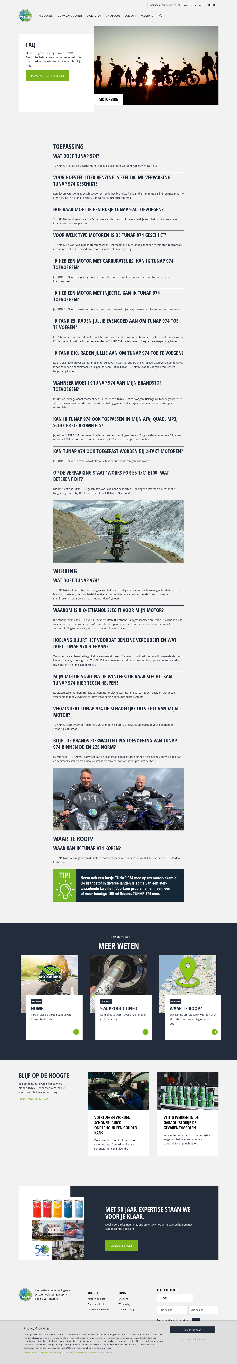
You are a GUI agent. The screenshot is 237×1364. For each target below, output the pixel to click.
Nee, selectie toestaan (193, 1339)
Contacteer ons (121, 1245)
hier (151, 858)
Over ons (123, 1298)
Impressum (80, 1352)
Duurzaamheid (96, 1304)
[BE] (212, 5)
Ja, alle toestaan (192, 1329)
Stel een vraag (126, 1309)
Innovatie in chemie (98, 1309)
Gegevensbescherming (50, 1352)
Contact (130, 15)
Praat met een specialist (47, 76)
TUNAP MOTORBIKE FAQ (33, 1099)
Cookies (68, 1352)
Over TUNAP (93, 15)
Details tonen (30, 1352)
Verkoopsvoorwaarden (101, 1352)
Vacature (146, 15)
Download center (70, 15)
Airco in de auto (96, 1298)
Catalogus (113, 15)
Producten (46, 15)
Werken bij (124, 1304)
